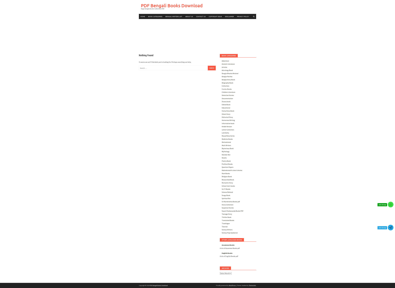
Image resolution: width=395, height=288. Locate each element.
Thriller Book (226, 217)
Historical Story (227, 117)
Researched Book (228, 180)
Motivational (226, 142)
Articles (224, 67)
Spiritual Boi (226, 198)
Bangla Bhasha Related (230, 73)
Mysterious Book (228, 148)
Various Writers (227, 230)
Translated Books (228, 220)
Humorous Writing (228, 120)
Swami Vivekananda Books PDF (232, 211)
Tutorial (225, 227)
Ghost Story (226, 114)
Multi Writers (226, 145)
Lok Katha (225, 133)
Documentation (227, 98)
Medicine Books (227, 139)
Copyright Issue (215, 16)
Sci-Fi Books (226, 189)
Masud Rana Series (228, 136)
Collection (225, 86)
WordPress (232, 285)
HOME (142, 16)
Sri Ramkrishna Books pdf (231, 202)
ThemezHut (252, 285)
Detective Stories (228, 95)
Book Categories (155, 16)
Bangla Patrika (227, 76)
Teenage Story (227, 214)
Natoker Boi (226, 155)
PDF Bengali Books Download (172, 5)
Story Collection (227, 205)
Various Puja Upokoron (230, 233)
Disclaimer (229, 16)
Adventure (225, 61)
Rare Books (226, 173)
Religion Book (227, 176)
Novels (224, 158)
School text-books (228, 186)
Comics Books (227, 89)
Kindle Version (227, 126)
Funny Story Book (228, 111)
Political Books (227, 164)
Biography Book (227, 83)
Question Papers (227, 167)
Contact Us (201, 16)
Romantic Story (227, 183)
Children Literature (228, 92)
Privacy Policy (243, 16)
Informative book (228, 123)
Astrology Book (227, 70)
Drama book (226, 101)
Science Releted (227, 192)
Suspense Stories (228, 208)
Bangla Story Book (228, 80)
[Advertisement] (197, 34)
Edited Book (226, 105)
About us (189, 16)
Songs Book (226, 195)
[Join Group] (390, 204)
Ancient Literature (228, 64)
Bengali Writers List (173, 16)
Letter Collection (228, 130)
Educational (226, 108)
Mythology (225, 151)
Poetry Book (226, 161)
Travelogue (226, 223)
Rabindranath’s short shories (232, 170)
